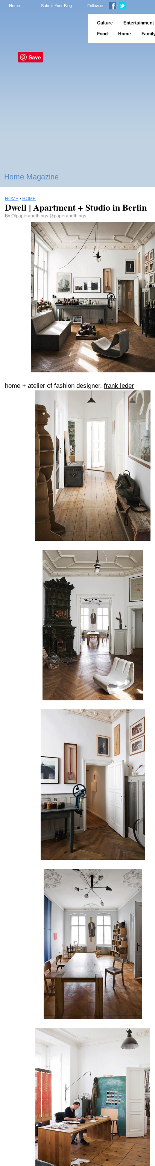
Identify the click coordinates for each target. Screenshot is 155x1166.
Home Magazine (31, 177)
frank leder (119, 385)
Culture (105, 23)
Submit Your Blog (56, 5)
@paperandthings (67, 216)
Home (14, 5)
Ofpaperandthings (29, 216)
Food (102, 33)
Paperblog (41, 28)
